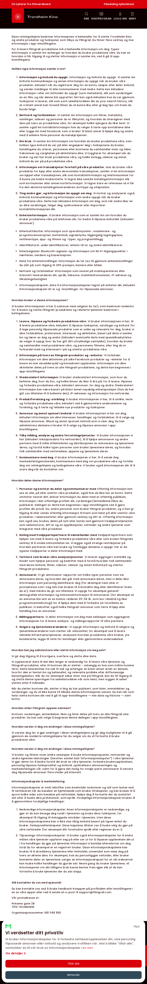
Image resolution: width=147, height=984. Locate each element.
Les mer (87, 948)
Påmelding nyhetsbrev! (119, 4)
